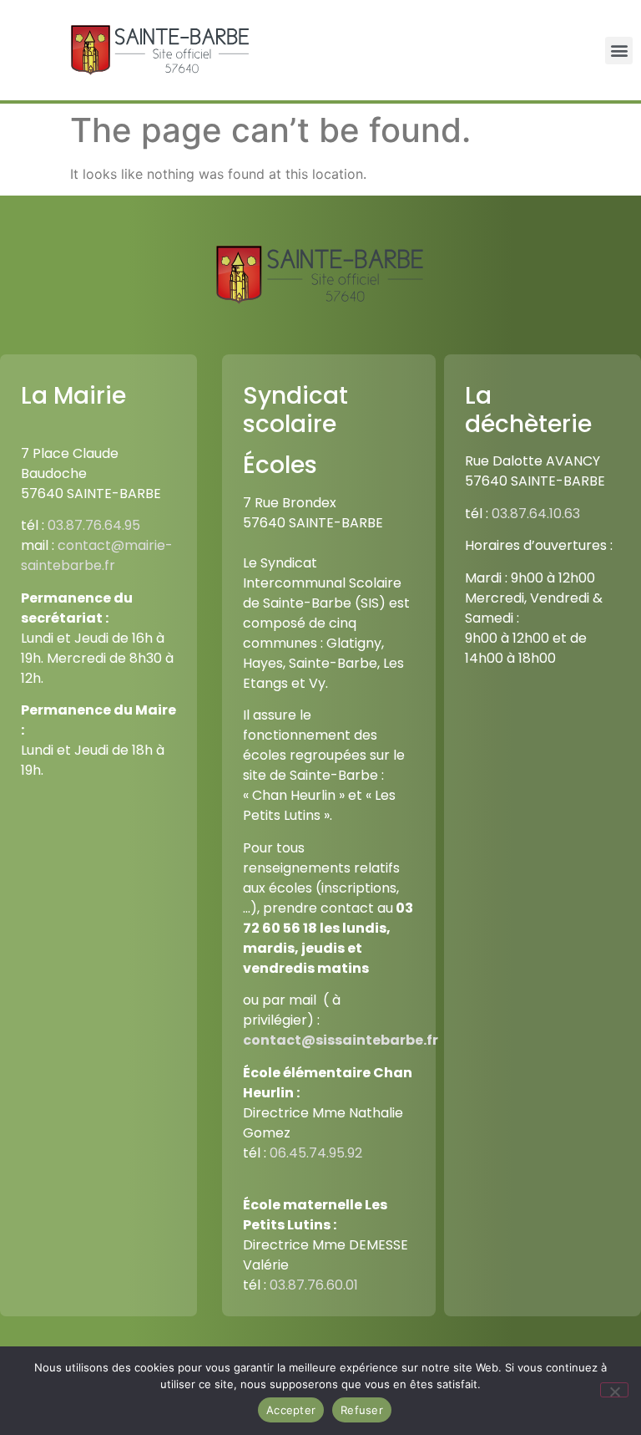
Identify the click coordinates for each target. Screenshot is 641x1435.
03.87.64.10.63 (536, 513)
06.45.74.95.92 (316, 1153)
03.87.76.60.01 (314, 1285)
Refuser (362, 1410)
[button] (619, 50)
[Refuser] (614, 1389)
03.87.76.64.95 (94, 525)
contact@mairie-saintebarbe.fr (97, 555)
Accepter (290, 1410)
